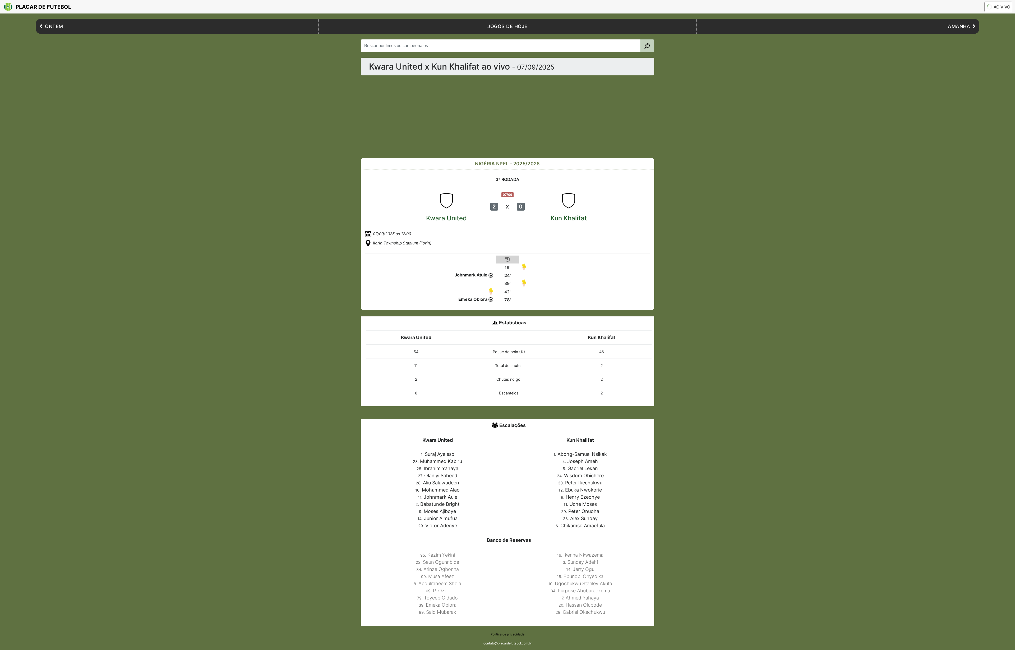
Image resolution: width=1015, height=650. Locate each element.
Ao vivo (1002, 7)
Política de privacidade (507, 634)
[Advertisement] (507, 117)
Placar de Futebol (43, 7)
